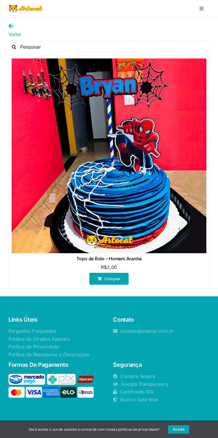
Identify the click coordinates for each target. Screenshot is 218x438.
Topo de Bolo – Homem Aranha (109, 258)
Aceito (179, 429)
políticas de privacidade (138, 429)
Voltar (15, 34)
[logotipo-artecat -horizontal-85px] (25, 7)
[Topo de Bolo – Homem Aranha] (109, 155)
